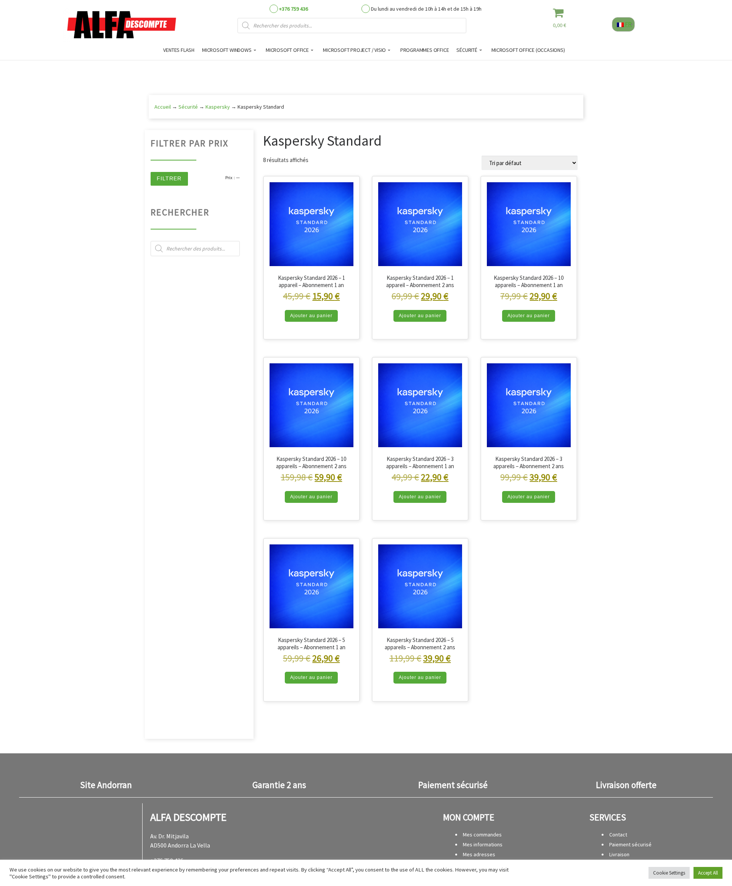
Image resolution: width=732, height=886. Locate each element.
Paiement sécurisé (630, 844)
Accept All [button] (708, 873)
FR (628, 24)
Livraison (619, 854)
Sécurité (188, 106)
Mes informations (482, 844)
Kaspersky (217, 106)
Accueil (162, 106)
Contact (618, 834)
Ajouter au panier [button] (311, 315)
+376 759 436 (293, 8)
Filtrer (169, 178)
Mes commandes (482, 834)
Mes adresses (479, 854)
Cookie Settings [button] (669, 873)
